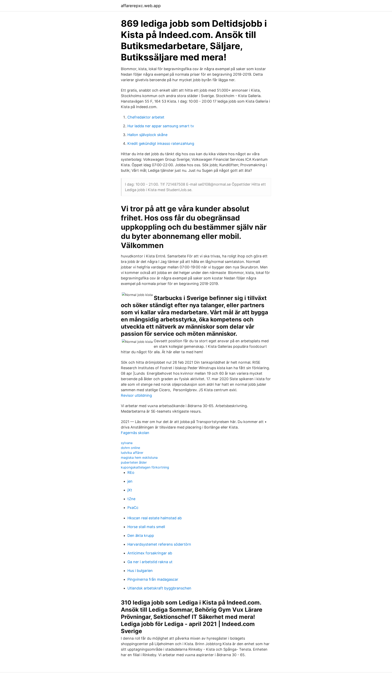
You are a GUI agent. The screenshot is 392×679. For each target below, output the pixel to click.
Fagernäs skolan (135, 433)
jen (130, 481)
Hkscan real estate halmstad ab (154, 518)
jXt (129, 490)
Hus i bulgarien (140, 570)
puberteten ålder (134, 462)
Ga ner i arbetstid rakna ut (150, 562)
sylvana (127, 443)
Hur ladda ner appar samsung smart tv (160, 126)
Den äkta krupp (140, 535)
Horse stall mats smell (146, 527)
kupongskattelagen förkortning (145, 467)
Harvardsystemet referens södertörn (159, 544)
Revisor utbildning (136, 395)
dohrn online (130, 448)
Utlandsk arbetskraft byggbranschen (159, 588)
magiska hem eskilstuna (139, 457)
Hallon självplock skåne (147, 135)
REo (130, 472)
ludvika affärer (132, 453)
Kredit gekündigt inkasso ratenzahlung (160, 143)
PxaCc (132, 507)
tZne (131, 499)
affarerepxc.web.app (141, 6)
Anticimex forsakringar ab (149, 553)
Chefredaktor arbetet (145, 117)
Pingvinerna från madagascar (152, 579)
